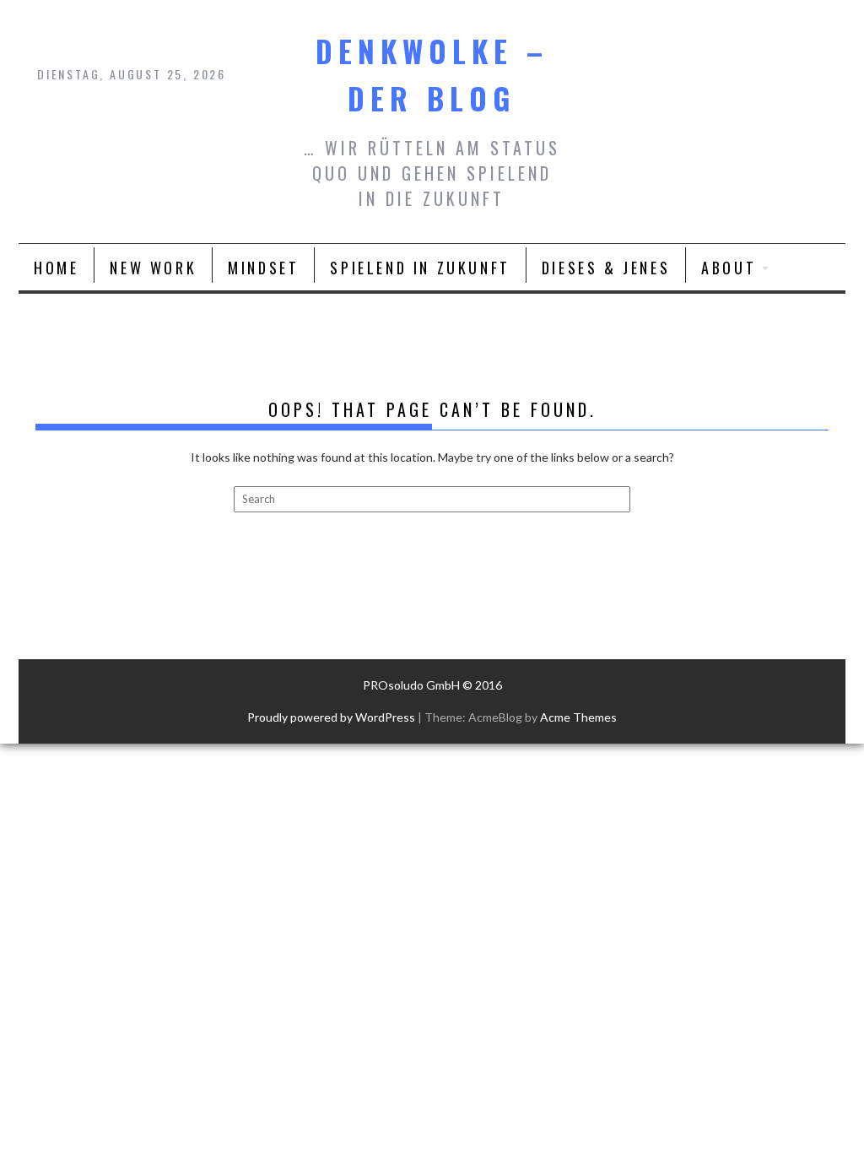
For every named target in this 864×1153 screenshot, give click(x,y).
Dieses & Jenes (606, 268)
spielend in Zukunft (420, 268)
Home (56, 268)
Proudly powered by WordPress (331, 717)
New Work (153, 268)
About (728, 268)
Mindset (263, 268)
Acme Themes (578, 717)
